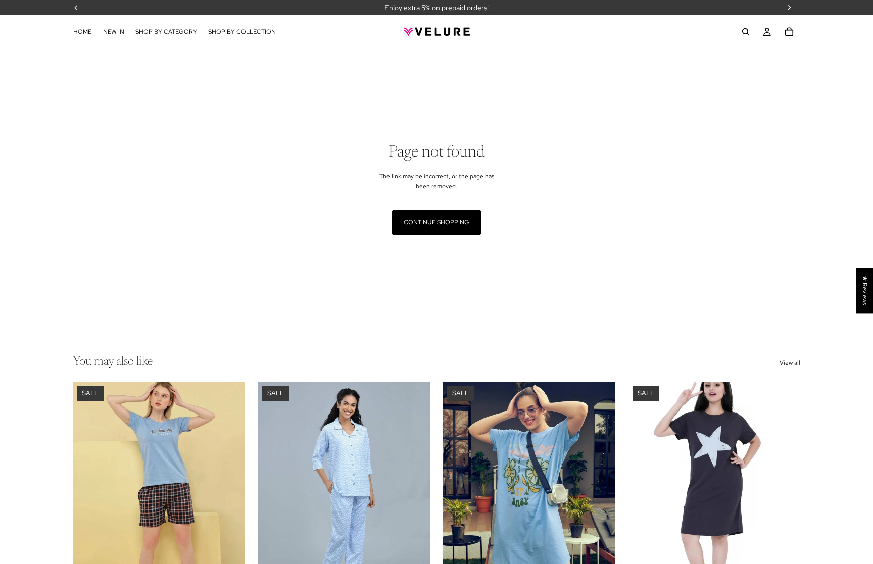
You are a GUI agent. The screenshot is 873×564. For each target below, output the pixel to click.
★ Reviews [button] (865, 290)
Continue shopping (436, 222)
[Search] (746, 32)
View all (790, 362)
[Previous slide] (88, 490)
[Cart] (789, 32)
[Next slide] (230, 490)
